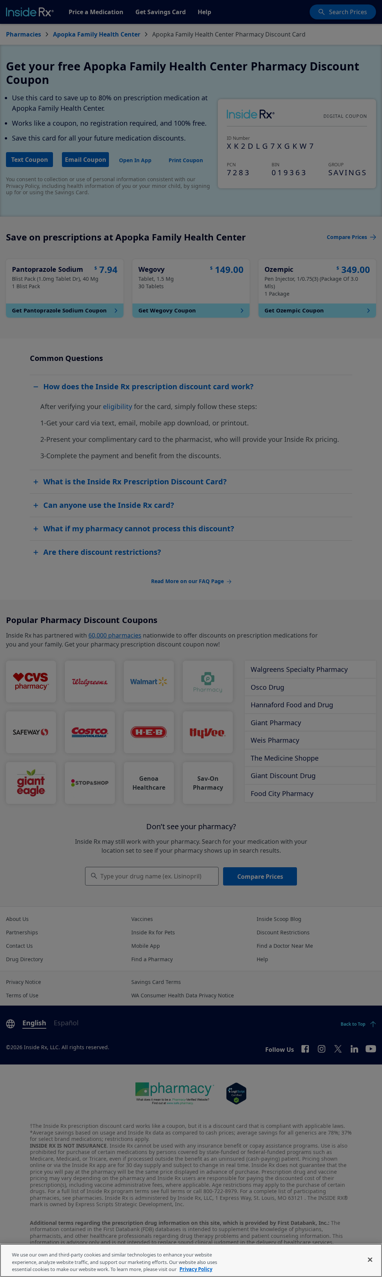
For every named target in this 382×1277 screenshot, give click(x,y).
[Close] (370, 1259)
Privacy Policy (195, 1269)
